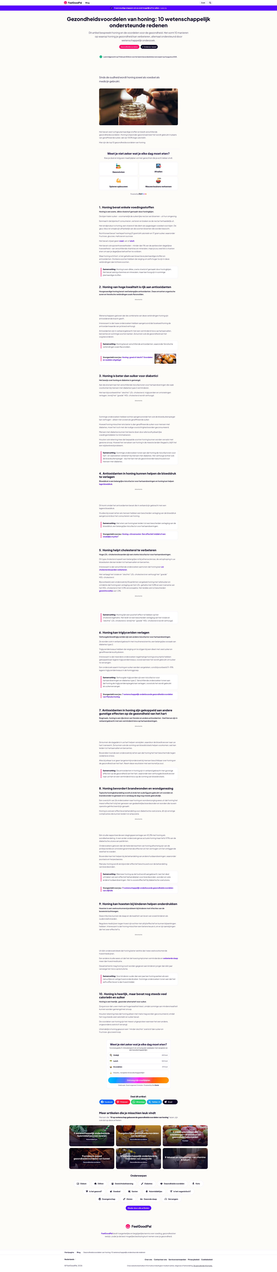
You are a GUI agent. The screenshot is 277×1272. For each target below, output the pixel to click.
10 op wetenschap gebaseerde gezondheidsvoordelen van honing (121, 3)
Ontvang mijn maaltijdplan (138, 1080)
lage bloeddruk (105, 484)
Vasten (135, 1191)
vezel (121, 241)
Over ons (148, 1259)
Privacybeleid (193, 1259)
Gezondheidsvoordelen (129, 47)
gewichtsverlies (106, 591)
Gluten (129, 1199)
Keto (198, 1183)
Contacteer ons (160, 1259)
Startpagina (69, 1252)
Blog (87, 3)
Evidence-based (150, 47)
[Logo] (72, 2)
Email (170, 1102)
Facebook (109, 1102)
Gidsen (83, 1183)
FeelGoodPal (107, 1233)
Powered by (138, 194)
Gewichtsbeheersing (124, 1183)
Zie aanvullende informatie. (203, 1266)
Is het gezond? (95, 1191)
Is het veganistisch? (182, 1191)
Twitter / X (156, 1102)
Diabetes (148, 1183)
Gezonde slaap (150, 1199)
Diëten (101, 1183)
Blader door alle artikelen (138, 1208)
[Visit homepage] (138, 1226)
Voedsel (116, 1191)
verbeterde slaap (170, 958)
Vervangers (173, 1199)
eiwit (132, 241)
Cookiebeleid (207, 1259)
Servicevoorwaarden (177, 1259)
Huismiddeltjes (155, 1191)
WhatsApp (140, 1102)
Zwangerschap (108, 1199)
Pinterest (124, 1102)
